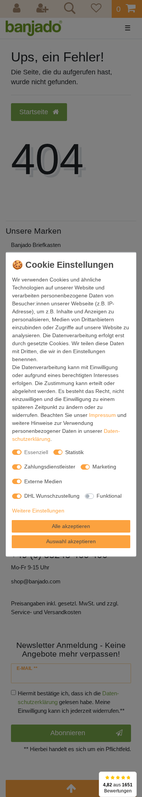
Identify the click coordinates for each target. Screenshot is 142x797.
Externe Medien (43, 481)
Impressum (102, 415)
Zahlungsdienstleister (49, 467)
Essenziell (36, 452)
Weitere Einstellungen (38, 510)
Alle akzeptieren (71, 526)
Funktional (109, 496)
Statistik (74, 452)
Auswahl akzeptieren (71, 541)
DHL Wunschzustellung (52, 496)
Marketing (104, 467)
